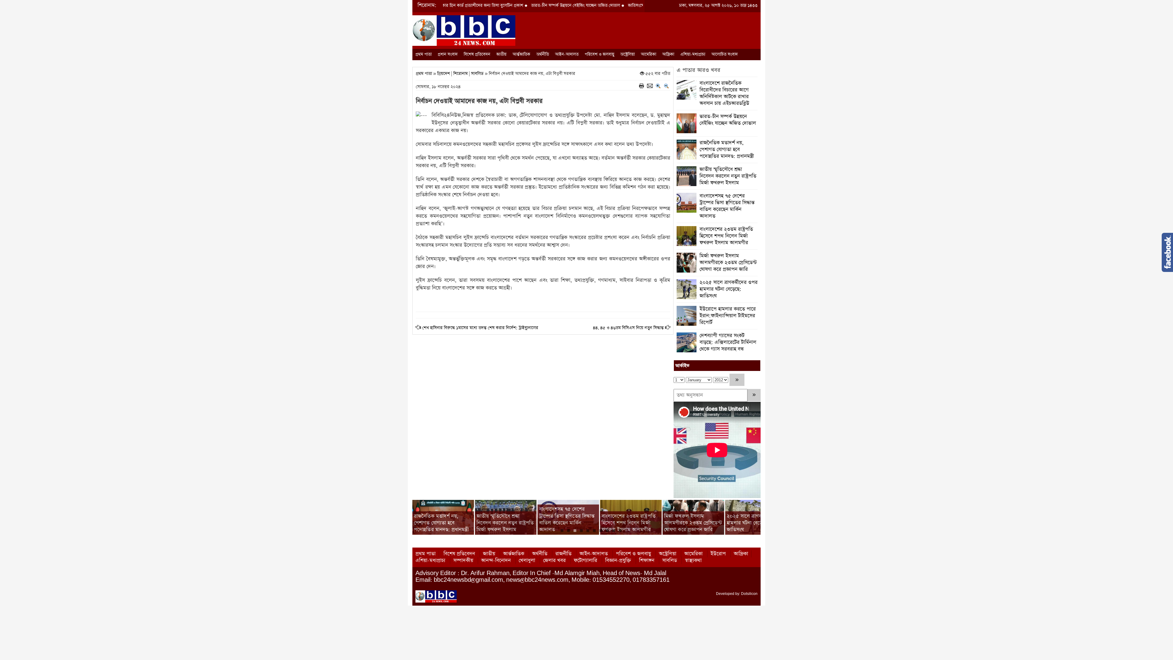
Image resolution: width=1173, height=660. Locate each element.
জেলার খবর (554, 560)
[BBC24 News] (463, 30)
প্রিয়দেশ (443, 74)
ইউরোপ (718, 553)
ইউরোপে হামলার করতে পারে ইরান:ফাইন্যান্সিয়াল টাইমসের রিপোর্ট (728, 316)
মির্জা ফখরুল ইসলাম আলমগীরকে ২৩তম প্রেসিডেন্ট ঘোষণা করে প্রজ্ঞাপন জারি (728, 262)
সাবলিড (477, 74)
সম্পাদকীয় (463, 560)
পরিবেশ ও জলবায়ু (599, 54)
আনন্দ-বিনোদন (496, 560)
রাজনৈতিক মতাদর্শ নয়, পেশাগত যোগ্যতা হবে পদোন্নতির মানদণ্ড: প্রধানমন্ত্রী (727, 149)
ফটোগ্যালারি (585, 560)
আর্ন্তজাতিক (521, 54)
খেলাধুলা (527, 560)
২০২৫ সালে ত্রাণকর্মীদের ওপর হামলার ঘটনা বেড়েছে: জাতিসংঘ (729, 289)
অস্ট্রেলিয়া (627, 54)
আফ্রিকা (668, 54)
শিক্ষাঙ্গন (646, 560)
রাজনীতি (563, 553)
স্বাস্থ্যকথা (693, 560)
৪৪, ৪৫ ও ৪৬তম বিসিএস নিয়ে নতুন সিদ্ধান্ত (628, 328)
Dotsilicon (749, 594)
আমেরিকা (648, 54)
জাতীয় (501, 54)
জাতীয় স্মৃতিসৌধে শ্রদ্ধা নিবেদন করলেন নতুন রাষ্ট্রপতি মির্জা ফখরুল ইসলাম (728, 176)
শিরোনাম (460, 74)
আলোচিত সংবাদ (724, 54)
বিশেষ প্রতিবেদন (477, 54)
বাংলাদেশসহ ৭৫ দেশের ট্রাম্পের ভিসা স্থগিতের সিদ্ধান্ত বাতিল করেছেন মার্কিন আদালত (727, 206)
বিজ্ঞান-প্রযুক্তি (618, 560)
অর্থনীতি (542, 54)
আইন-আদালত (567, 54)
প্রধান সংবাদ (448, 54)
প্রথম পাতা (423, 54)
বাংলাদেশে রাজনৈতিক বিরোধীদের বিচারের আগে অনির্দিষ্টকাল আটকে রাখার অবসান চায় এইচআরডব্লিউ (724, 93)
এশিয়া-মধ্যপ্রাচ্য (692, 54)
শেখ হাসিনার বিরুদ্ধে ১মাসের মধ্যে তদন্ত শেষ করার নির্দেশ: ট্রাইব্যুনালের (480, 328)
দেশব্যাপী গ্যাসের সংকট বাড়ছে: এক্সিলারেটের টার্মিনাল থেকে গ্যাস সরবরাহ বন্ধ (728, 342)
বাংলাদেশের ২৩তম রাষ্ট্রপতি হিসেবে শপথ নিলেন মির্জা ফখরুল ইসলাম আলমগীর (726, 236)
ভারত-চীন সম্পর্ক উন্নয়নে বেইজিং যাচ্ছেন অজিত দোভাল (539, 5)
